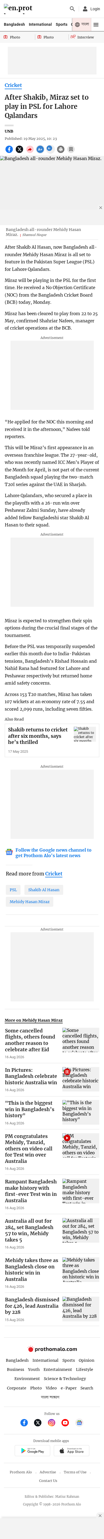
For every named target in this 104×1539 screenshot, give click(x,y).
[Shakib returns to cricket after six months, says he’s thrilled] (85, 734)
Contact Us (48, 1481)
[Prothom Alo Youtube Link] (67, 1423)
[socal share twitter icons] (20, 152)
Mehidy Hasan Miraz (30, 901)
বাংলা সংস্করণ (50, 1397)
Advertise (48, 1472)
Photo (36, 1388)
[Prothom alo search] (72, 9)
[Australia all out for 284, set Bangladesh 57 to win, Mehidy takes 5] (80, 1234)
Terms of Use (75, 1472)
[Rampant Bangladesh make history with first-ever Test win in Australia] (80, 1194)
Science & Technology (65, 1378)
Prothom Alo (21, 1472)
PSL (13, 889)
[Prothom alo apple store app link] (72, 1451)
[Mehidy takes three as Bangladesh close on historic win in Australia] (80, 1273)
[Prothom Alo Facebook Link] (26, 1423)
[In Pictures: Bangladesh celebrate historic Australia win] (80, 1080)
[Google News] (79, 1423)
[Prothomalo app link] (32, 1451)
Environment (27, 1378)
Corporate (16, 1388)
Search (86, 1388)
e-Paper (69, 1388)
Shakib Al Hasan (43, 889)
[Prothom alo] (19, 9)
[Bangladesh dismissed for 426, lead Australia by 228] (80, 1309)
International (40, 24)
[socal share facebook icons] (10, 152)
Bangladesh (14, 24)
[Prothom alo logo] (52, 1350)
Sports (61, 24)
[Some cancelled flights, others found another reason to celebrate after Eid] (80, 1043)
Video (51, 1388)
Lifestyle (84, 1369)
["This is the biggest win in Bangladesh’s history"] (80, 1113)
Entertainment (58, 1369)
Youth (34, 1369)
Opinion (86, 1360)
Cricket (13, 85)
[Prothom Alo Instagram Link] (54, 1423)
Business (15, 1369)
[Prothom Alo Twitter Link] (40, 1423)
